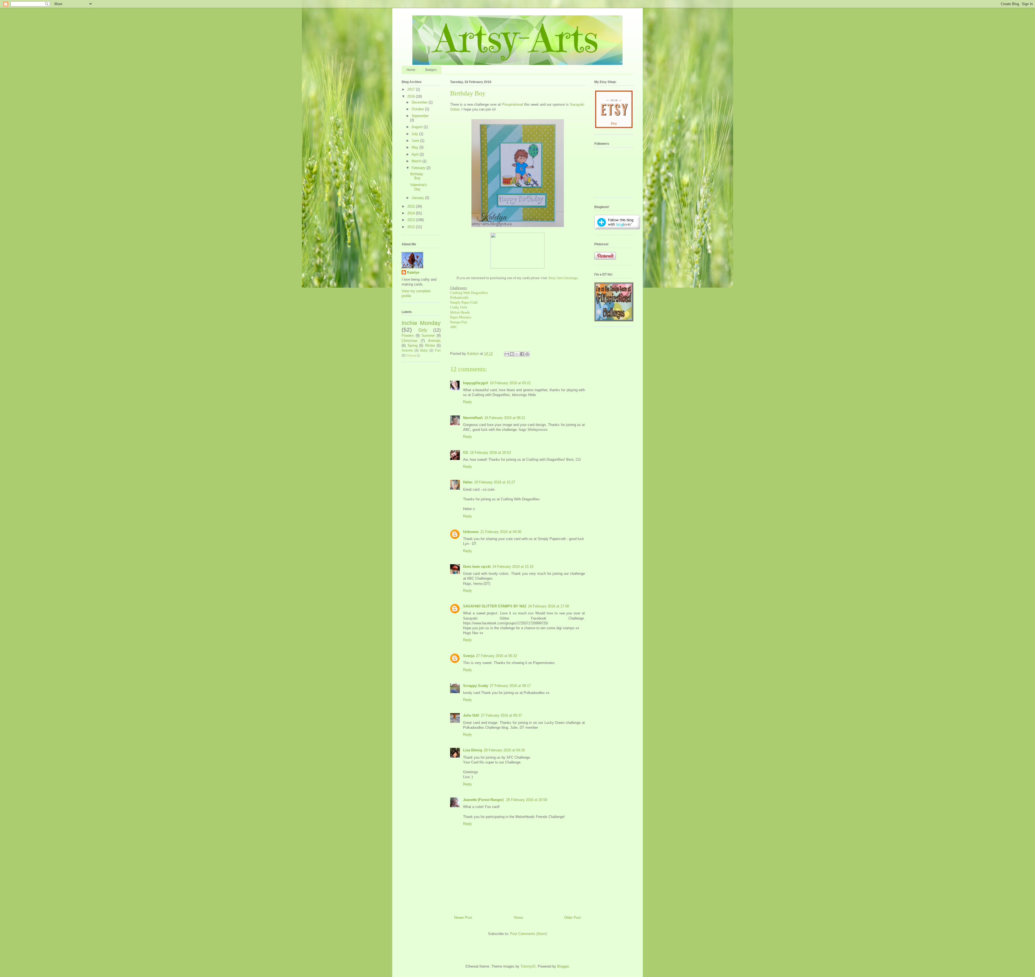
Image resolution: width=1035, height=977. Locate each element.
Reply (467, 402)
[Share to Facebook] (522, 354)
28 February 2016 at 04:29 (504, 750)
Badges (431, 70)
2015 (411, 206)
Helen (467, 482)
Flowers (408, 335)
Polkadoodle (459, 297)
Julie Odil (471, 715)
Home (410, 70)
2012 (411, 227)
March (417, 161)
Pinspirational (512, 104)
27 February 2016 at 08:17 (510, 686)
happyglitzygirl (475, 383)
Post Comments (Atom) (528, 934)
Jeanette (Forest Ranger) (484, 800)
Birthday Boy (416, 176)
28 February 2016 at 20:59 (526, 800)
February (419, 168)
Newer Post (463, 918)
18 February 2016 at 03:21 (510, 383)
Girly (422, 330)
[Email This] (506, 354)
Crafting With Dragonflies (469, 293)
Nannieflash (473, 418)
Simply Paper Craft (464, 302)
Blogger (563, 966)
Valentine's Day (418, 187)
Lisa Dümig (472, 750)
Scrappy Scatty (475, 686)
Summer (428, 335)
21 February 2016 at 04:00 (500, 532)
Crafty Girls (458, 307)
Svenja (468, 656)
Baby (424, 350)
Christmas (410, 341)
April (416, 154)
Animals (434, 341)
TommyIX (528, 966)
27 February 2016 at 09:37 (501, 715)
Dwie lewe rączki (477, 567)
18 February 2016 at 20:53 (490, 452)
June (416, 141)
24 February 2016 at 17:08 (548, 606)
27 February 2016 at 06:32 (496, 656)
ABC (453, 327)
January (418, 198)
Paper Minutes (460, 317)
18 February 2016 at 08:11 (504, 418)
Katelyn (413, 272)
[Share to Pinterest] (527, 354)
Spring (413, 345)
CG (465, 452)
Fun (438, 350)
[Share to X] (517, 354)
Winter (430, 345)
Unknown (471, 532)
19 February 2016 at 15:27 (494, 482)
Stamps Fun (458, 322)
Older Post (572, 918)
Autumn (407, 350)
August (418, 127)
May (415, 147)
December (420, 102)
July (415, 134)
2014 (411, 213)
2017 (411, 89)
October (418, 109)
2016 (411, 96)
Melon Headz (460, 312)
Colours (411, 355)
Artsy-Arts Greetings (563, 278)
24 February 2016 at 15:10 (512, 567)
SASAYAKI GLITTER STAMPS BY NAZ (494, 606)
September (420, 116)
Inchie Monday (421, 323)
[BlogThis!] (512, 354)
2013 (411, 220)
